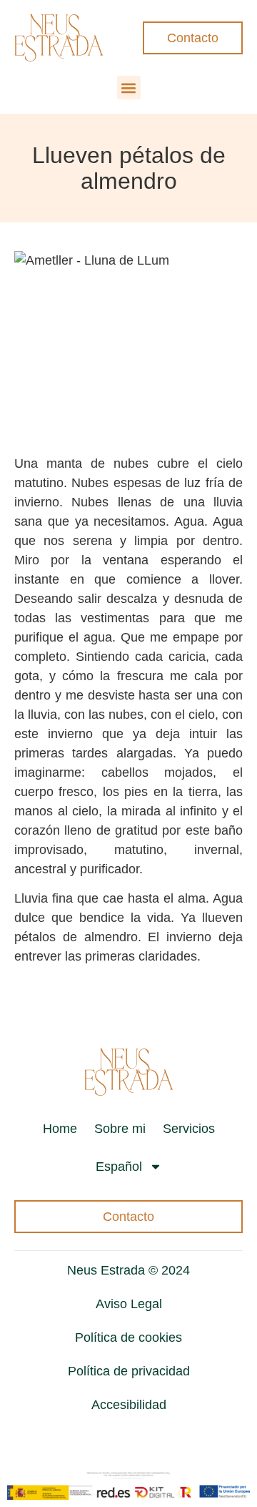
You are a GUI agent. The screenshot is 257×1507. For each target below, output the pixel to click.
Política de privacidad (129, 1371)
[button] (129, 87)
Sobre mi (120, 1128)
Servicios (189, 1128)
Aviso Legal (129, 1304)
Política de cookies (128, 1337)
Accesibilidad (128, 1405)
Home (60, 1128)
